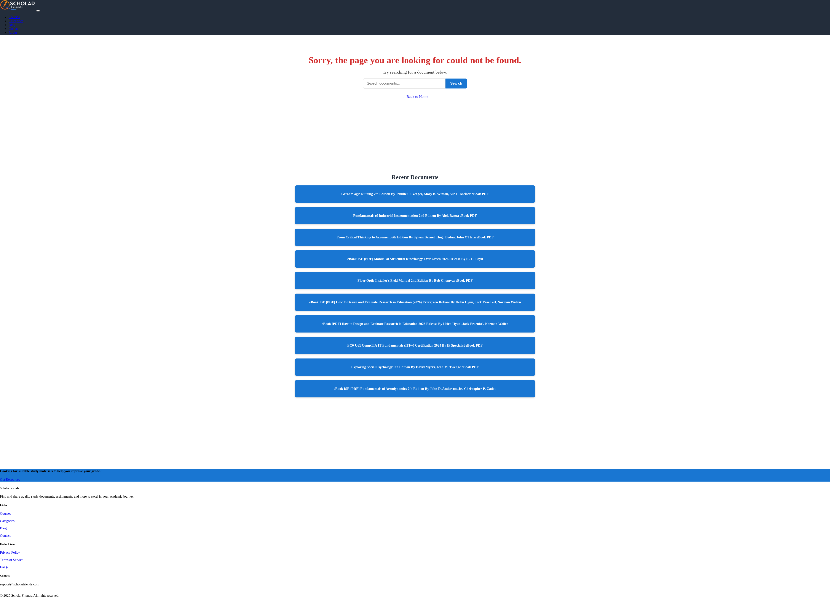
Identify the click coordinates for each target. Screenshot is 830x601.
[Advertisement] (415, 129)
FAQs (4, 567)
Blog (12, 25)
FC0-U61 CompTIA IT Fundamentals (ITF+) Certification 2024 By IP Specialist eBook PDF (415, 345)
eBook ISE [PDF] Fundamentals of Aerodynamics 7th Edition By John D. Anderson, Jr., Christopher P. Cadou (415, 389)
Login (13, 32)
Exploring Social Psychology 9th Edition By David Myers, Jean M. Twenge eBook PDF (415, 367)
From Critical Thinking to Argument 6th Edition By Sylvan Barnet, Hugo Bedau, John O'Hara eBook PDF (415, 237)
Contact (14, 29)
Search (456, 83)
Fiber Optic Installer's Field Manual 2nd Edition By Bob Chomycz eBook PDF (415, 280)
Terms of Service (11, 560)
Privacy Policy (10, 552)
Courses (14, 17)
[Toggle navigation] (38, 10)
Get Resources (10, 479)
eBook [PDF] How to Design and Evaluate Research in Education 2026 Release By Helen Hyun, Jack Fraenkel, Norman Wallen (415, 324)
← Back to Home (415, 97)
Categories (16, 21)
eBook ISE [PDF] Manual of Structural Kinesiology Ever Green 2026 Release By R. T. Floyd (415, 259)
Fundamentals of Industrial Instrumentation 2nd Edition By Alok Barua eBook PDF (415, 216)
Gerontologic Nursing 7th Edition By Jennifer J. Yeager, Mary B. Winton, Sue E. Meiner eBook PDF (415, 194)
